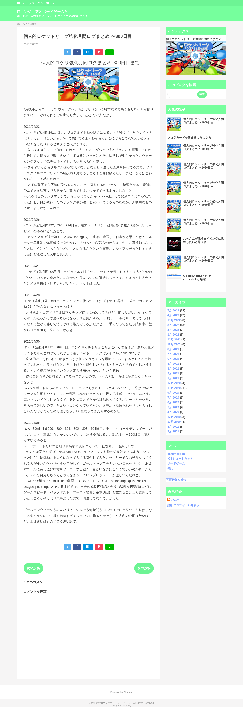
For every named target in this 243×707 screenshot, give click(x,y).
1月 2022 (173, 334)
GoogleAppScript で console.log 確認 (197, 277)
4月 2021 (173, 363)
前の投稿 (144, 568)
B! (88, 52)
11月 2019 (174, 421)
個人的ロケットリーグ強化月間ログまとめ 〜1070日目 (203, 258)
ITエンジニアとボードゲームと (42, 12)
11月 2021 (174, 339)
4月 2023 (173, 315)
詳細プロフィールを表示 (183, 505)
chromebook (176, 453)
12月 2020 (174, 383)
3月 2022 (173, 329)
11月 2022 (174, 320)
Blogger (128, 692)
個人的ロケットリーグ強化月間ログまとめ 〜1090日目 (203, 147)
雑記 (170, 468)
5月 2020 (173, 407)
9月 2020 (173, 392)
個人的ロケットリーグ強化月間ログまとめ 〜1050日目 (203, 221)
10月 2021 (174, 344)
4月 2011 (173, 426)
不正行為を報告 (176, 479)
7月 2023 (173, 310)
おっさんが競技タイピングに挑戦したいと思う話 (203, 240)
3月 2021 (173, 368)
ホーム (21, 3)
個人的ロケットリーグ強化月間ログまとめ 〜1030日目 (203, 203)
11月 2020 (174, 387)
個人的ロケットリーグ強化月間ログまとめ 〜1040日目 (203, 184)
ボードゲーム (176, 463)
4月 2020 (173, 412)
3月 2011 (173, 431)
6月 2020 (173, 402)
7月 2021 (173, 353)
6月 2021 (173, 358)
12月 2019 (174, 417)
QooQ (128, 705)
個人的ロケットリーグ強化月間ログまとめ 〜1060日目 (203, 120)
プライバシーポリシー (43, 3)
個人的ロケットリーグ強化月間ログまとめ (193, 39)
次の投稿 (33, 568)
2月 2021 (173, 373)
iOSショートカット (180, 458)
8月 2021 (173, 349)
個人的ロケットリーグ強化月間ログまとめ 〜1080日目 (203, 165)
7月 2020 (173, 397)
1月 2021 (173, 378)
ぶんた (175, 499)
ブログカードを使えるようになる (189, 137)
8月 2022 (173, 324)
